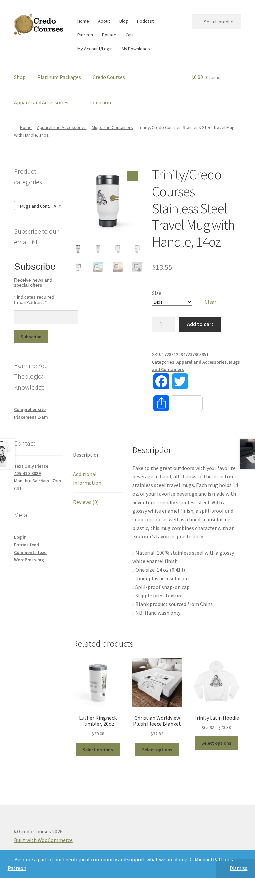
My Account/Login (95, 49)
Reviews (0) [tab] (86, 502)
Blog (123, 21)
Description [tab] (86, 454)
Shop (20, 77)
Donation (100, 102)
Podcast (145, 21)
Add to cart (200, 324)
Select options (98, 750)
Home (83, 21)
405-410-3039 (27, 473)
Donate (109, 35)
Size (156, 293)
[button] (132, 176)
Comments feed (30, 552)
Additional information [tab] (87, 478)
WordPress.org (29, 560)
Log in (20, 537)
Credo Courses (109, 77)
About (104, 21)
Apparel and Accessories (41, 102)
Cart (130, 35)
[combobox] (38, 205)
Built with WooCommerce (43, 840)
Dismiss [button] (238, 868)
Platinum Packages (59, 77)
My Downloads (136, 49)
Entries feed (26, 545)
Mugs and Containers (112, 127)
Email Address (30, 302)
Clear (210, 301)
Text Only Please (31, 466)
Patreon (85, 35)
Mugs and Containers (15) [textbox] (40, 206)
